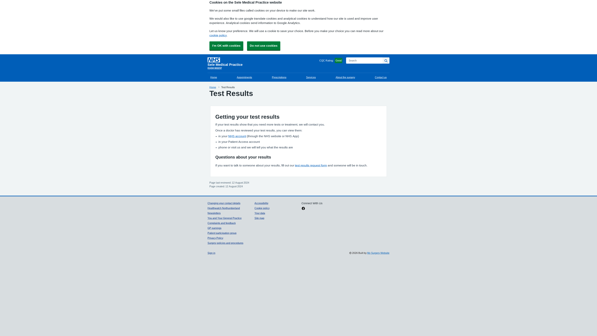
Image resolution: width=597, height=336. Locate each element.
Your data (260, 213)
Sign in (211, 253)
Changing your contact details (224, 203)
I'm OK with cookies (226, 45)
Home (213, 77)
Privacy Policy (215, 238)
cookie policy (218, 35)
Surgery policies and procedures (225, 243)
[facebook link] (303, 209)
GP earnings (214, 228)
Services (311, 77)
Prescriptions (279, 77)
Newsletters (214, 213)
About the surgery (345, 77)
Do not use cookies (264, 45)
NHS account (237, 136)
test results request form (311, 165)
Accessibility (261, 203)
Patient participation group (222, 233)
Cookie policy (262, 208)
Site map (259, 218)
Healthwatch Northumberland (224, 208)
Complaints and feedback (222, 223)
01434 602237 (215, 68)
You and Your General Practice (225, 218)
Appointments (244, 77)
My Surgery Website (378, 253)
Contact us (381, 77)
